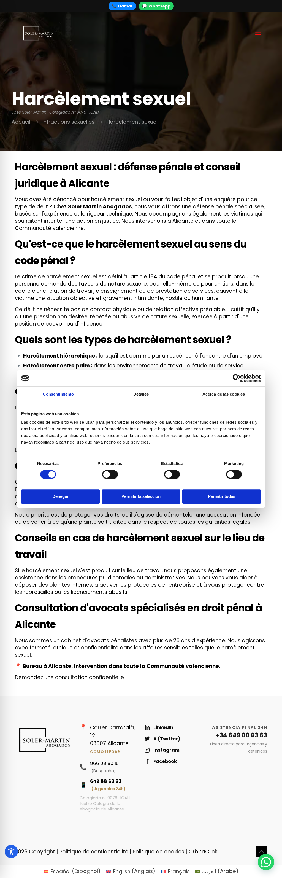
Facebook (165, 761)
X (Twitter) (166, 738)
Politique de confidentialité (93, 851)
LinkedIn (163, 727)
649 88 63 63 (108, 784)
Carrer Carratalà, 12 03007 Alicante (112, 739)
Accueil (21, 122)
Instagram (166, 750)
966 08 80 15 (104, 767)
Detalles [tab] (141, 394)
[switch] (110, 474)
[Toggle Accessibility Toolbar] (11, 851)
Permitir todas (221, 496)
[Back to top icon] (261, 851)
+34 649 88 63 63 (241, 735)
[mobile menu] (258, 32)
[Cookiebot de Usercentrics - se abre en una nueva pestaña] (237, 378)
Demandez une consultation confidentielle (69, 677)
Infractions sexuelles (68, 122)
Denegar (60, 496)
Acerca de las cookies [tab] (223, 394)
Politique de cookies (158, 851)
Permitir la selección (141, 496)
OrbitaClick (203, 851)
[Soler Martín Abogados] (37, 32)
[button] (266, 862)
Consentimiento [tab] (58, 394)
